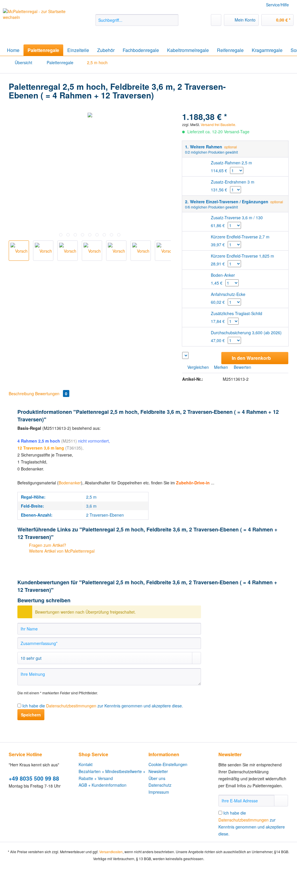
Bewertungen (51, 393)
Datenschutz (159, 785)
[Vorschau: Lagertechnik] (67, 250)
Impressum (158, 792)
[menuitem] (137, 23)
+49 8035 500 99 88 (34, 778)
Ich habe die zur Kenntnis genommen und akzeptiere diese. (102, 706)
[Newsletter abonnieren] (281, 800)
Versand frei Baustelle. (66, 290)
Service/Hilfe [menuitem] (277, 5)
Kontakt (86, 764)
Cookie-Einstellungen (167, 764)
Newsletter (158, 771)
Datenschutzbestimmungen (71, 706)
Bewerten (242, 367)
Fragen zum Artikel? (47, 545)
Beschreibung (21, 393)
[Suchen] (173, 20)
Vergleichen (197, 367)
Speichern (31, 715)
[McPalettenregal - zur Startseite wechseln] (38, 22)
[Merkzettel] (216, 20)
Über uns (156, 778)
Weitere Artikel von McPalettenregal (61, 551)
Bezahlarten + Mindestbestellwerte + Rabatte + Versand (112, 774)
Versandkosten (111, 851)
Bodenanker (70, 483)
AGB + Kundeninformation (102, 785)
